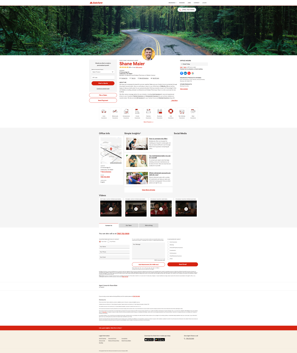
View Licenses (184, 88)
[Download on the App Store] (149, 339)
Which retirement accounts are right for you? (159, 174)
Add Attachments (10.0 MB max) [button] (149, 264)
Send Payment (103, 100)
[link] (96, 2)
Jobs (189, 2)
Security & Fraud (112, 338)
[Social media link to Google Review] (192, 73)
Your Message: (137, 244)
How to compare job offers (158, 138)
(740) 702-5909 (105, 177)
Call (181, 67)
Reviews (182, 2)
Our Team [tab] (129, 225)
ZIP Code (95, 77)
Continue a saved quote (103, 88)
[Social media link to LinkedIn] (185, 73)
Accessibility (124, 338)
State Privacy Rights (126, 340)
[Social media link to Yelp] (189, 73)
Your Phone (112, 241)
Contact (196, 2)
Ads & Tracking (102, 338)
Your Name (103, 246)
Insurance (172, 2)
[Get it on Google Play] (160, 339)
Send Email (183, 264)
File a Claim (103, 95)
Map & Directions (106, 171)
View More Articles (148, 190)
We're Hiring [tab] (148, 225)
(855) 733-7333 (125, 276)
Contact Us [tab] (108, 225)
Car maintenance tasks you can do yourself (160, 156)
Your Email (103, 241)
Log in (204, 2)
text (185, 67)
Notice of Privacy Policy (113, 340)
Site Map (101, 342)
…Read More (174, 100)
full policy (105, 312)
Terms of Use (102, 340)
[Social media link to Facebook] (181, 73)
